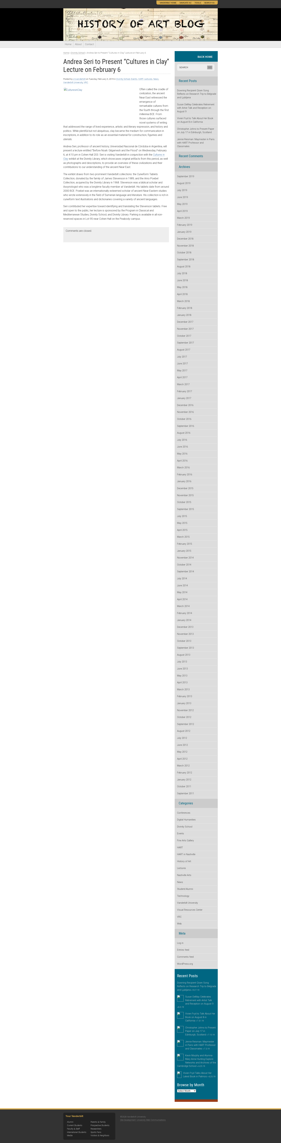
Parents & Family (98, 1122)
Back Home (206, 56)
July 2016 (182, 440)
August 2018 (183, 266)
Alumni (70, 1122)
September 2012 (185, 724)
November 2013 (185, 634)
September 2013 (185, 648)
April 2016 (182, 460)
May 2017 (182, 370)
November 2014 (185, 557)
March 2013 (183, 689)
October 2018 (184, 252)
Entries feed (183, 950)
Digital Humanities (186, 819)
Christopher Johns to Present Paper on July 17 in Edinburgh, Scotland (195, 131)
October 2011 (184, 786)
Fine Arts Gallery (185, 840)
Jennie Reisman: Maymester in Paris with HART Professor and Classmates (195, 143)
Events (134, 79)
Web (179, 923)
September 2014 (185, 571)
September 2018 (185, 259)
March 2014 (183, 606)
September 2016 (185, 426)
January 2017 (184, 398)
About (78, 44)
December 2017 (185, 322)
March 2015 (183, 537)
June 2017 (182, 363)
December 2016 (185, 405)
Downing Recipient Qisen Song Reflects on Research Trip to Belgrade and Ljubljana (196, 94)
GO (209, 67)
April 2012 (182, 758)
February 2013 (184, 696)
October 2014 (184, 564)
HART (140, 79)
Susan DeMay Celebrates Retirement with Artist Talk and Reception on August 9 (195, 108)
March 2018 (183, 301)
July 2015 (182, 516)
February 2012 (184, 772)
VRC (86, 82)
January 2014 (184, 620)
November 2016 (185, 412)
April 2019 (182, 211)
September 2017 (185, 342)
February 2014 (184, 613)
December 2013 (185, 627)
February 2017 (184, 391)
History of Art (184, 861)
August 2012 (183, 731)
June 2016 (182, 446)
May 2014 (182, 592)
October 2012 (184, 717)
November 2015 (185, 495)
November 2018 (185, 245)
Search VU (209, 3)
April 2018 (182, 294)
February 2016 (184, 474)
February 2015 (184, 544)
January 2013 (184, 703)
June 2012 (182, 745)
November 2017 (185, 329)
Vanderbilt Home (168, 3)
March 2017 (183, 384)
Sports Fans (96, 1132)
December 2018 (185, 238)
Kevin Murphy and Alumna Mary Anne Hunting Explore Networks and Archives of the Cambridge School (196, 1060)
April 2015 (182, 530)
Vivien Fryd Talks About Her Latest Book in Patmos (199, 1075)
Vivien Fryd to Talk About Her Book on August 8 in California (195, 120)
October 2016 (184, 419)
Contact (89, 44)
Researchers (96, 1129)
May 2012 (182, 752)
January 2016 (184, 481)
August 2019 (183, 183)
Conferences (183, 813)
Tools (198, 3)
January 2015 (184, 551)
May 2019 (182, 204)
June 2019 (182, 197)
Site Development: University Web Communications (143, 1120)
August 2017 (183, 349)
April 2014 (182, 599)
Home (68, 44)
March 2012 (183, 765)
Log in (180, 943)
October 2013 (184, 641)
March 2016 (183, 467)
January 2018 (184, 315)
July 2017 (182, 356)
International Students (76, 1132)
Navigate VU (185, 3)
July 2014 (182, 578)
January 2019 (184, 232)
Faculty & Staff (73, 1129)
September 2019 (185, 176)
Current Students (74, 1125)
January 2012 (184, 779)
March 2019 (183, 218)
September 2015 (185, 509)
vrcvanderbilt (79, 79)
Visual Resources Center (189, 910)
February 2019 (184, 225)
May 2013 (182, 675)
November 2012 (185, 710)
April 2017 (182, 377)
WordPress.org (185, 964)
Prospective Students (100, 1125)
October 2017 (184, 336)
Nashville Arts (184, 875)
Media (70, 1135)
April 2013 (182, 682)
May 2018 (182, 287)
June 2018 (182, 280)
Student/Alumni (185, 889)
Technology (183, 896)
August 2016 (183, 433)
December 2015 (185, 488)
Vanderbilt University (85, 4)
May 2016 (182, 453)
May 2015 (182, 523)
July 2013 (182, 661)
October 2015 (184, 502)
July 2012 (182, 738)
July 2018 (182, 273)
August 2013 (183, 655)
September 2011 (185, 793)
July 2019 (182, 190)
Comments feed (185, 957)
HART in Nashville (186, 854)
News (156, 79)
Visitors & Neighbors (100, 1135)
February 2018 (184, 308)
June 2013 (182, 668)
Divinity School (78, 53)
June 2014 (182, 585)
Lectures (148, 79)
